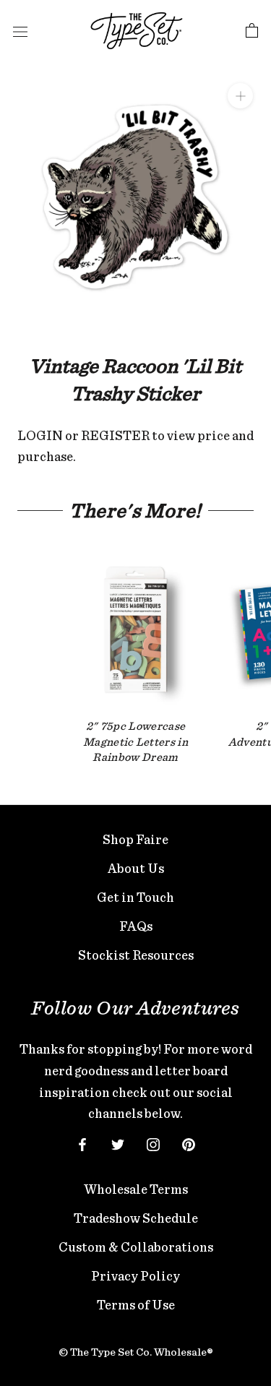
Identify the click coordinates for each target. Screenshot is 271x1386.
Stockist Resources (136, 955)
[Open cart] (252, 31)
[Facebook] (82, 1143)
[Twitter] (117, 1143)
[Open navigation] (20, 31)
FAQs (135, 926)
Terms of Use (136, 1304)
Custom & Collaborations (136, 1246)
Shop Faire (135, 839)
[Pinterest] (188, 1143)
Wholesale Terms (136, 1189)
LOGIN (40, 435)
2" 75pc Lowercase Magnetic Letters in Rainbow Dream (135, 741)
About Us (136, 868)
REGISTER (115, 435)
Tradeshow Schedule (136, 1218)
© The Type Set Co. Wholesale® (136, 1352)
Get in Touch (135, 897)
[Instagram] (153, 1143)
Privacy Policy (135, 1275)
